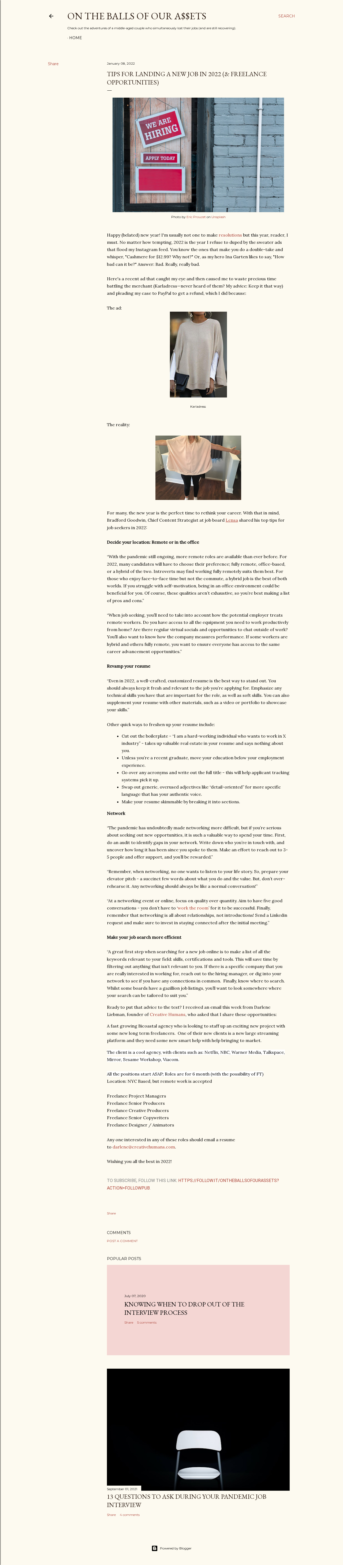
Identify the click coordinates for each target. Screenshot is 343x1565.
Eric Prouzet (196, 217)
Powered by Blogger (176, 1548)
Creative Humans (167, 1014)
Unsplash (218, 217)
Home (75, 37)
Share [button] (53, 63)
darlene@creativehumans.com (144, 1147)
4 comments (130, 1515)
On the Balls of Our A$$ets (136, 16)
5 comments (146, 1322)
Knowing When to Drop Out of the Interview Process (184, 1308)
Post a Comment (122, 1241)
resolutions (230, 235)
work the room (193, 908)
